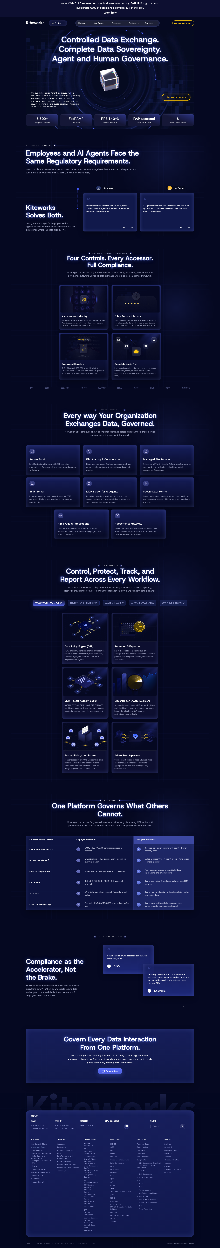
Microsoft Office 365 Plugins (91, 1184)
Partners (132, 23)
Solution (39, 1243)
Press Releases (143, 1157)
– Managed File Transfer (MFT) (41, 1162)
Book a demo (112, 1071)
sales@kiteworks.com (39, 1128)
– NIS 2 (140, 1184)
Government (61, 1144)
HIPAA (112, 1185)
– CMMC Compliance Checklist (149, 1163)
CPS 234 (113, 1157)
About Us (167, 1144)
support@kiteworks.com (64, 1128)
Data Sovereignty (117, 1163)
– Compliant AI (37, 1150)
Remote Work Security (89, 1189)
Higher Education (64, 1161)
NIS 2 (112, 1198)
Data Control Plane (39, 1144)
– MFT (139, 1180)
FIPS (112, 1176)
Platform (82, 23)
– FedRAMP (141, 1171)
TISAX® (113, 1222)
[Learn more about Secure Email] (53, 460)
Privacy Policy (82, 1243)
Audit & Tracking (114, 603)
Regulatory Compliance (119, 1216)
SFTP (85, 1210)
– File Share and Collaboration (38, 1157)
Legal (59, 1154)
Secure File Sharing (89, 1203)
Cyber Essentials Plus (119, 1160)
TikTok (126, 1126)
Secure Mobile (89, 1207)
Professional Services (66, 1165)
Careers (167, 1166)
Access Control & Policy (49, 603)
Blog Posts (141, 1160)
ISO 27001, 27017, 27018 (120, 1192)
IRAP (112, 1189)
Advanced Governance (88, 1144)
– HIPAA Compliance (145, 1177)
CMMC (112, 1150)
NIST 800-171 (115, 1201)
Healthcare (61, 1147)
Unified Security (91, 1218)
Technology (61, 1171)
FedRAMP (113, 1173)
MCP (85, 1180)
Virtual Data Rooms (89, 1226)
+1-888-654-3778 (62, 1125)
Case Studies (142, 1147)
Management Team (170, 1150)
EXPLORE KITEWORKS (183, 23)
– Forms (34, 1166)
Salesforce (35, 1179)
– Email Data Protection (41, 1154)
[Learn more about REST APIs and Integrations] (81, 524)
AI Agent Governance (142, 603)
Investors (168, 1154)
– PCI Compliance (144, 1190)
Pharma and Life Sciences (68, 1168)
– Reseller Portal (171, 1160)
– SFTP (139, 1206)
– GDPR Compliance (144, 1174)
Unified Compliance (88, 1214)
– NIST (139, 1187)
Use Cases (98, 23)
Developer (141, 1154)
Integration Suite (38, 1169)
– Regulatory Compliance (147, 1193)
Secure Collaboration (89, 1193)
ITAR (112, 1195)
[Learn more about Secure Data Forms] (167, 492)
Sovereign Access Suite (40, 1172)
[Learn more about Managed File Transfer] (167, 460)
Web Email (88, 1230)
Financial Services (65, 1150)
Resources (116, 23)
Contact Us (168, 1147)
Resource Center (143, 1144)
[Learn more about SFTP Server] (53, 492)
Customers (141, 1150)
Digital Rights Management (90, 1160)
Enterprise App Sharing (90, 1176)
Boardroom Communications (90, 1152)
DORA (112, 1166)
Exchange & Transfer (173, 603)
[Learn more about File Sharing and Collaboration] (110, 460)
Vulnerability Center (172, 1169)
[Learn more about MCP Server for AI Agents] (110, 492)
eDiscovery (114, 1169)
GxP (111, 1182)
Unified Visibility (88, 1221)
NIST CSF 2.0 (115, 1204)
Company (149, 23)
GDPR (112, 1179)
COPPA (112, 1154)
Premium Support (37, 1182)
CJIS (112, 1147)
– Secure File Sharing (146, 1200)
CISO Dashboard (90, 1157)
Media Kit (168, 1173)
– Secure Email (143, 1196)
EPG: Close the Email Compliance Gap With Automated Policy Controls (91, 1168)
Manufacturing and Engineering (64, 1157)
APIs (85, 1149)
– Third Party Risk (145, 1209)
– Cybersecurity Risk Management (146, 1167)
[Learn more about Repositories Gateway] (138, 524)
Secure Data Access (89, 1198)
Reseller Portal (87, 1125)
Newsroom (167, 1163)
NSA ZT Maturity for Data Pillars (121, 1208)
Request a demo (176, 97)
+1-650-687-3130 (37, 1125)
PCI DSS (113, 1212)
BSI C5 (113, 1144)
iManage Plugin (37, 1176)
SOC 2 (112, 1219)
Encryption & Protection (83, 603)
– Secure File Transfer (147, 1203)
